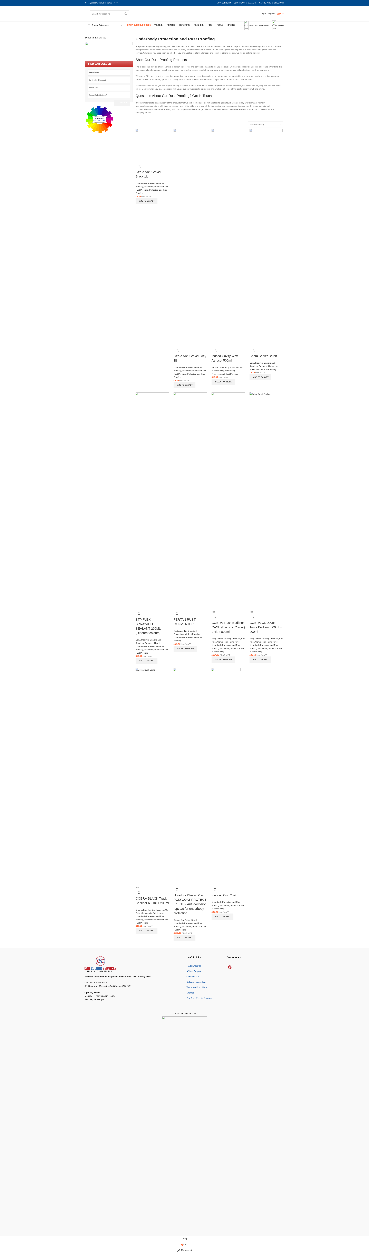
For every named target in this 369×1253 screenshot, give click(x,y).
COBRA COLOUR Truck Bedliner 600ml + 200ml (266, 627)
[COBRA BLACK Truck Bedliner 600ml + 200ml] (152, 777)
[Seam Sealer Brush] (266, 237)
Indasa (215, 367)
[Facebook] (230, 967)
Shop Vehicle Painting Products (226, 638)
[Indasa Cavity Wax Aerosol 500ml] (228, 237)
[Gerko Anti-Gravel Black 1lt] (152, 145)
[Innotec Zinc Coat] (226, 777)
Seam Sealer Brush (263, 356)
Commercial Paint (225, 642)
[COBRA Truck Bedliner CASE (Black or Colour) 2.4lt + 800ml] (228, 501)
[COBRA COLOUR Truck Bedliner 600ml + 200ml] (266, 501)
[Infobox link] (184, 14)
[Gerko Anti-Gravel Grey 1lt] (190, 237)
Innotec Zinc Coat (224, 895)
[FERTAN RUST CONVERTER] (190, 501)
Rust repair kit (180, 631)
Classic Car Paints (182, 920)
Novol (156, 643)
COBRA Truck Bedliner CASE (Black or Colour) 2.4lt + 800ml (228, 627)
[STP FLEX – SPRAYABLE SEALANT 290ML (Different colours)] (152, 501)
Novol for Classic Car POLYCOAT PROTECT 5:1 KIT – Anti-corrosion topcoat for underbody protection (190, 904)
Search (123, 103)
